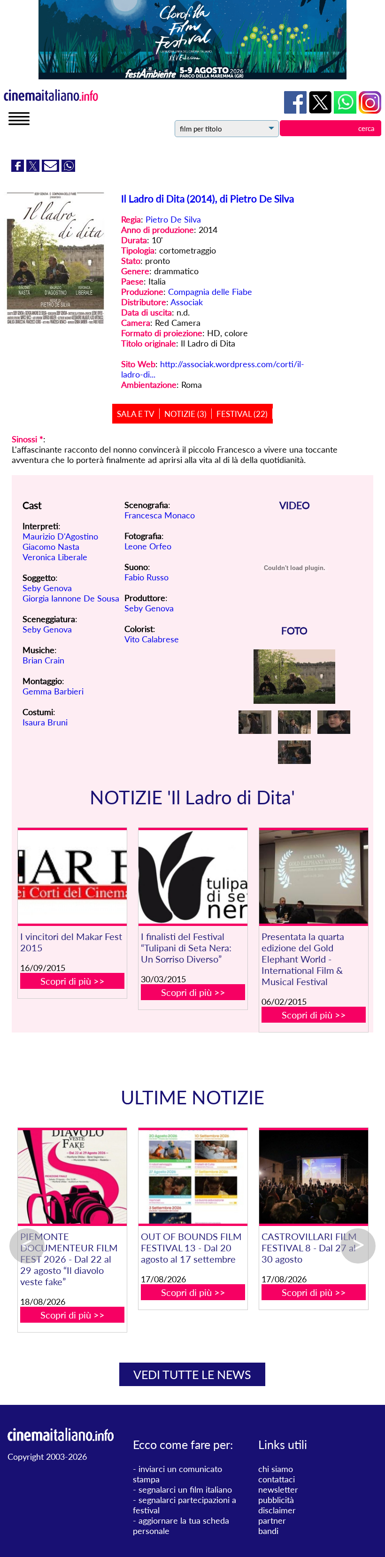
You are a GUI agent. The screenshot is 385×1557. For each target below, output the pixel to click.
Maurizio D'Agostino (60, 536)
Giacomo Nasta (51, 546)
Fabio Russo (146, 577)
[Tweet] (34, 168)
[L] (165, 1177)
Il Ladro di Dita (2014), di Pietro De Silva (207, 198)
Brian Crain (43, 660)
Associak (186, 302)
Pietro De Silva (173, 219)
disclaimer (277, 1510)
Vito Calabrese (151, 639)
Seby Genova (47, 588)
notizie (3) (185, 414)
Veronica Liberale (55, 557)
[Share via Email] (52, 168)
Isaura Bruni (45, 722)
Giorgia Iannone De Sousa (71, 598)
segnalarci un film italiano (185, 1489)
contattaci (276, 1479)
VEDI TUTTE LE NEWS (192, 1374)
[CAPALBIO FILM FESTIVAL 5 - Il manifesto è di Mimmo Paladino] (286, 1177)
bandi (268, 1531)
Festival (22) (242, 414)
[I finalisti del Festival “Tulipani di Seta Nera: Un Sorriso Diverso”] (193, 877)
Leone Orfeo (147, 546)
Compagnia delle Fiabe (210, 291)
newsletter (278, 1489)
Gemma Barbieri (53, 691)
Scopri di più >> (72, 981)
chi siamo (275, 1469)
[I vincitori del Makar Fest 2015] (72, 877)
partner (272, 1520)
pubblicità (276, 1500)
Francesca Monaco (159, 515)
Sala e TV (135, 414)
